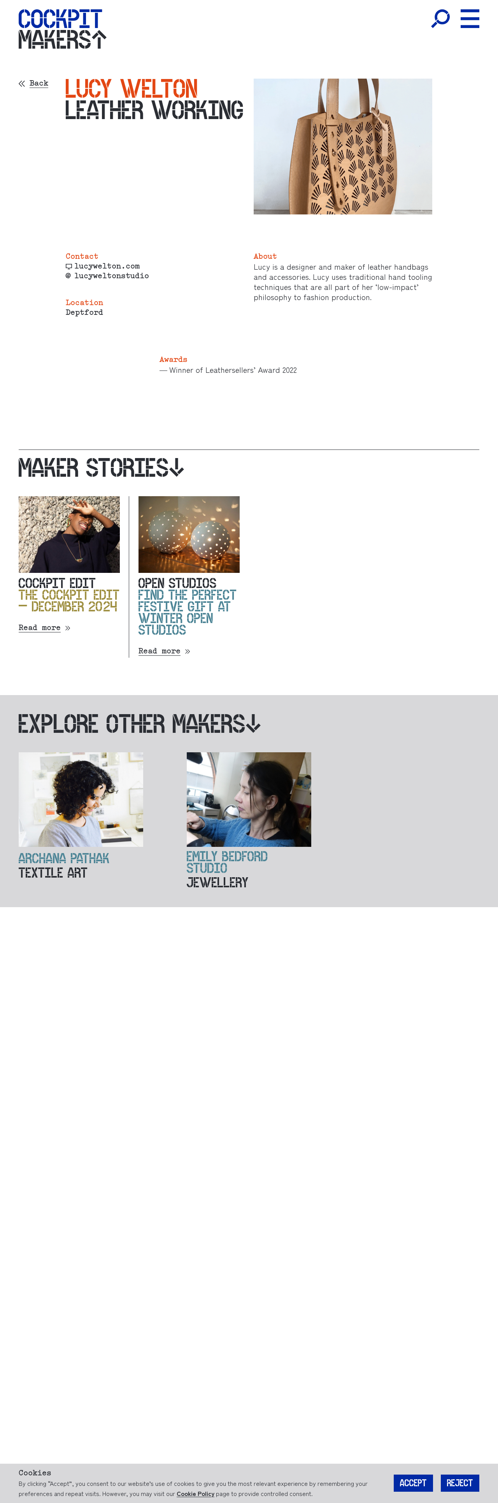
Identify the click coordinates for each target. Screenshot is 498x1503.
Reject (460, 1483)
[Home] (60, 18)
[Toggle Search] (440, 18)
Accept (413, 1483)
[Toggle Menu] (470, 18)
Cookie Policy (195, 1493)
